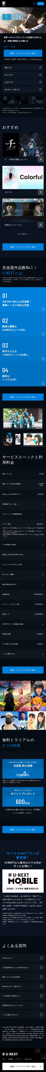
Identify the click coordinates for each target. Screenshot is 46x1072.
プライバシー (18, 1059)
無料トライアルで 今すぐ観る (23, 53)
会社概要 (10, 1059)
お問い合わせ (28, 1059)
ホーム (4, 1059)
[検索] (34, 3)
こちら (40, 59)
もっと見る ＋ (23, 234)
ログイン (40, 3)
